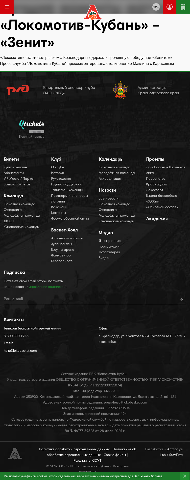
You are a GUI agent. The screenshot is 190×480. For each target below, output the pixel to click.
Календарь (110, 159)
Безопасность (62, 261)
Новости (107, 190)
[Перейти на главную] (93, 12)
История (57, 173)
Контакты (58, 213)
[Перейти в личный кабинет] (169, 7)
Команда (13, 196)
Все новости (109, 199)
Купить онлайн (15, 167)
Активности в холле (67, 238)
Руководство (61, 179)
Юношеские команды (21, 227)
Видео (104, 258)
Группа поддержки (66, 184)
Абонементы (14, 173)
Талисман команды (67, 190)
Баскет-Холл (64, 230)
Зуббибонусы (61, 244)
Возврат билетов (17, 184)
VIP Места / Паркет (19, 179)
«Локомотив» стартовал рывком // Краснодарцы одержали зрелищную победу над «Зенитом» (86, 57)
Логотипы (58, 201)
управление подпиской (47, 287)
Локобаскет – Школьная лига (165, 170)
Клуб (56, 159)
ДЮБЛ (9, 221)
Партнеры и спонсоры (69, 196)
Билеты (11, 159)
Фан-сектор (61, 255)
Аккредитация (110, 179)
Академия (157, 219)
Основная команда (19, 204)
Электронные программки (110, 244)
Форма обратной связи (70, 219)
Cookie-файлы (115, 455)
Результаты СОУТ (87, 460)
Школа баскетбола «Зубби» (161, 198)
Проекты (155, 159)
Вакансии (59, 207)
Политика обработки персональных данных (75, 449)
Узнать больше (151, 476)
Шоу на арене (62, 250)
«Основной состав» (162, 207)
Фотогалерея (109, 252)
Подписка (14, 273)
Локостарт (154, 190)
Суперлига (13, 210)
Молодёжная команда (22, 216)
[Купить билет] (183, 7)
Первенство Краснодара (156, 181)
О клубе (57, 167)
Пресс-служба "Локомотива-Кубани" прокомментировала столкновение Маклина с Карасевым (87, 63)
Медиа (106, 233)
